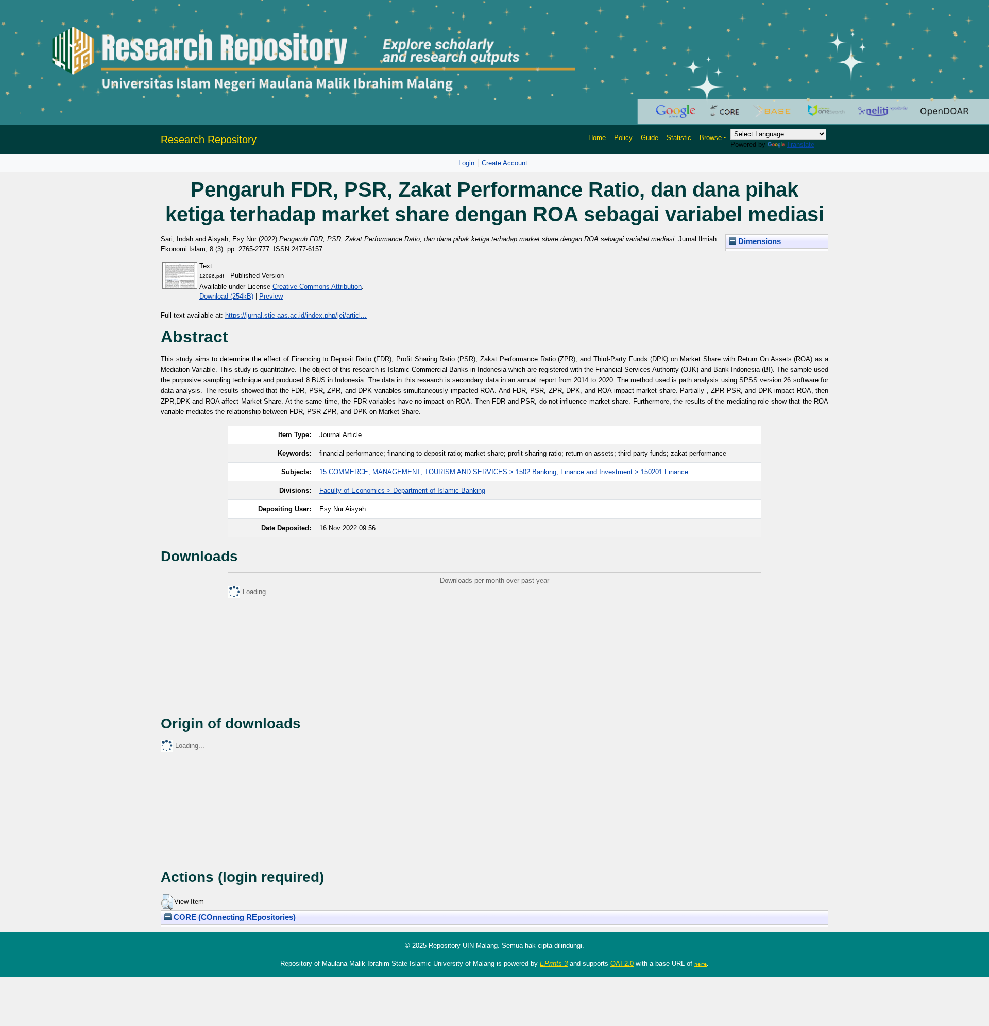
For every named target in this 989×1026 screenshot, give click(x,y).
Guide (649, 138)
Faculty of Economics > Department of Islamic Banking (402, 490)
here (700, 964)
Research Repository (209, 139)
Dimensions (758, 241)
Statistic (679, 138)
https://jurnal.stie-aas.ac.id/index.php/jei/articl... (296, 315)
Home (597, 138)
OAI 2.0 (622, 963)
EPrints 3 (554, 963)
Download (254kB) (226, 296)
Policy (623, 138)
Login (466, 163)
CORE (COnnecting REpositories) (234, 917)
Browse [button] (711, 138)
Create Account (504, 163)
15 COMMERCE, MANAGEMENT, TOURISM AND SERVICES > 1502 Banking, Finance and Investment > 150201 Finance (503, 472)
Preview (271, 296)
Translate (800, 144)
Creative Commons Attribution (317, 286)
